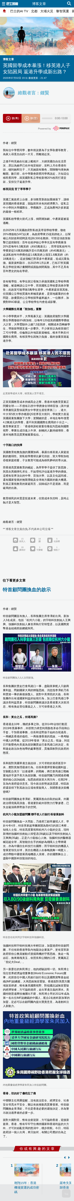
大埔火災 (46, 11)
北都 (34, 11)
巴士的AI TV (19, 11)
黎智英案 (62, 11)
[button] (64, 1157)
